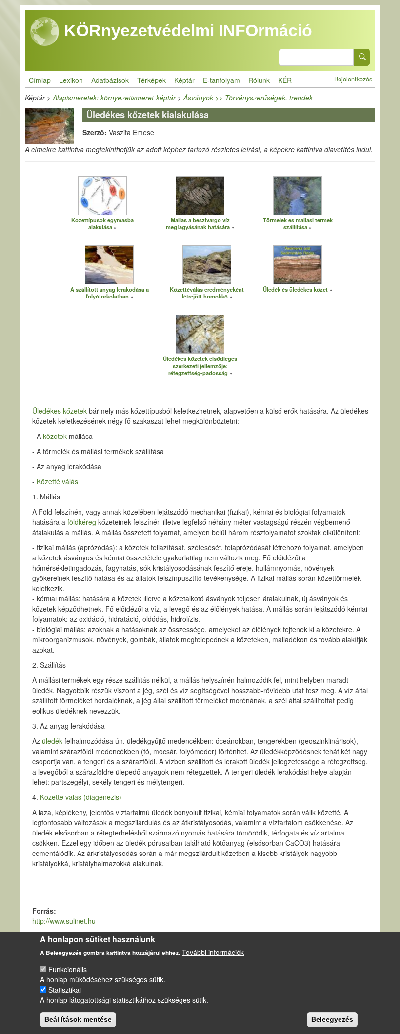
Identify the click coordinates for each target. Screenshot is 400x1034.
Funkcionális (67, 969)
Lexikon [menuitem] (71, 80)
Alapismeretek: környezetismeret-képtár (114, 97)
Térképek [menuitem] (151, 80)
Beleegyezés (332, 1019)
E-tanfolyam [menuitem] (221, 80)
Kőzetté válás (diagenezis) (80, 797)
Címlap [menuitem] (40, 80)
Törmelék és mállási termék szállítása (298, 223)
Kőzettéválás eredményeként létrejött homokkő (207, 292)
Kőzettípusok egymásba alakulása (102, 223)
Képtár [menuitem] (184, 80)
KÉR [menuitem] (285, 80)
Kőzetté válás (57, 481)
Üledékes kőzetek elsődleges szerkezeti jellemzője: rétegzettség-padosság (200, 366)
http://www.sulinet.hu (64, 921)
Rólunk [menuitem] (259, 80)
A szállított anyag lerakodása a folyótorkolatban (109, 292)
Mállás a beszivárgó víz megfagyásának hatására (198, 223)
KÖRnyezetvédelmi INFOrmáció (186, 30)
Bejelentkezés (353, 79)
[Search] (362, 57)
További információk (213, 952)
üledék (52, 741)
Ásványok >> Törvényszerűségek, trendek (248, 97)
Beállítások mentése (78, 1019)
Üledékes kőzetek (59, 411)
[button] (102, 195)
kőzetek (55, 436)
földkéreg (81, 522)
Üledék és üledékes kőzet (295, 289)
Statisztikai (64, 989)
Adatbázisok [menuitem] (110, 80)
